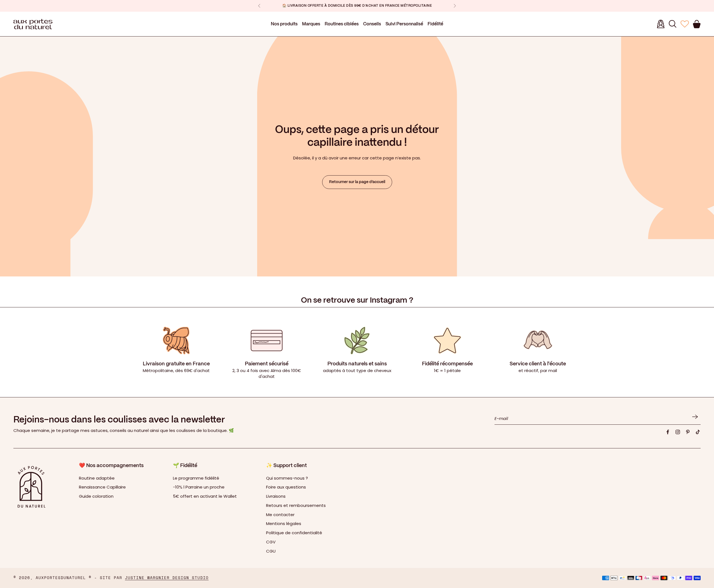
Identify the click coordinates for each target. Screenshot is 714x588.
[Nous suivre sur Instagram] (678, 432)
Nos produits (284, 24)
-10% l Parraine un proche (199, 487)
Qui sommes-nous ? (287, 478)
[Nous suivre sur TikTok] (698, 432)
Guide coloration (96, 496)
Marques (311, 24)
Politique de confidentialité (294, 533)
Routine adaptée (97, 478)
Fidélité (435, 24)
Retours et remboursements (296, 505)
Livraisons (276, 496)
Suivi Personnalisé (404, 24)
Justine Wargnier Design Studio (167, 578)
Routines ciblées (342, 24)
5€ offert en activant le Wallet (205, 496)
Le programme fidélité (196, 478)
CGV (271, 542)
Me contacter (280, 514)
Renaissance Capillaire (102, 487)
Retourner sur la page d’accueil (357, 182)
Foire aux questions (286, 487)
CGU (271, 551)
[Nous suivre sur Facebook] (667, 432)
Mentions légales (283, 523)
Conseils (372, 24)
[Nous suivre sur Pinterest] (688, 432)
